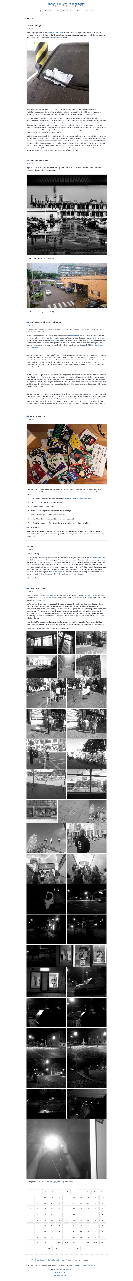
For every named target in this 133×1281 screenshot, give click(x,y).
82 (74, 1231)
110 (55, 1248)
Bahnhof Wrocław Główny (55, 33)
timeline (48, 11)
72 (81, 1226)
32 (30, 1209)
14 (59, 1197)
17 (81, 1197)
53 (102, 1214)
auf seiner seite (40, 600)
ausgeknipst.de (56, 572)
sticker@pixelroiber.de (75, 498)
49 (74, 1214)
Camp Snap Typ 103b (91, 595)
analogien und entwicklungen (45, 322)
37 (66, 1209)
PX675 (33, 546)
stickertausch (37, 416)
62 (88, 1220)
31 (102, 1203)
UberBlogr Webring (60, 1275)
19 (95, 1197)
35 (52, 1209)
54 (30, 1220)
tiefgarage (35, 25)
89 (45, 1237)
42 (102, 1209)
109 (48, 1248)
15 (66, 1197)
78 (45, 1231)
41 (95, 1209)
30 (95, 1203)
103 (66, 1243)
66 (37, 1226)
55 (37, 1220)
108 (102, 1243)
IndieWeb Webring (59, 1269)
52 (95, 1214)
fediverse (69, 1260)
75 (102, 1226)
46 (52, 1214)
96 (95, 1237)
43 (30, 1214)
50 (81, 1214)
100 (45, 1243)
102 (59, 1243)
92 (66, 1237)
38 (74, 1209)
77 (37, 1231)
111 (63, 1248)
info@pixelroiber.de (56, 1260)
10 (30, 1197)
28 (81, 1203)
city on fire (74, 336)
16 (74, 1197)
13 (52, 1197)
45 (45, 1214)
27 (74, 1203)
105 (81, 1243)
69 (59, 1226)
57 (52, 1220)
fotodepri (53, 1182)
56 (45, 1220)
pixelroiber (41, 1260)
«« (31, 1192)
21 (30, 1203)
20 (102, 1197)
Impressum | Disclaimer (86, 1265)
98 (30, 1243)
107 (95, 1243)
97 (102, 1237)
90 (52, 1237)
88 (37, 1237)
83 (81, 1231)
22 (37, 1203)
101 (52, 1243)
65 (30, 1226)
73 (88, 1226)
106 (88, 1243)
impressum (90, 11)
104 (74, 1243)
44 (37, 1214)
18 (88, 1197)
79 (52, 1231)
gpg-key (88, 498)
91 (59, 1237)
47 (59, 1214)
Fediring (60, 1272)
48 (66, 1214)
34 (45, 1209)
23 (45, 1203)
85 (95, 1231)
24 (52, 1203)
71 (74, 1226)
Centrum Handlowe (39, 160)
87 (30, 1237)
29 (88, 1203)
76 (30, 1231)
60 (74, 1220)
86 (102, 1231)
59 (66, 1220)
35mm (64, 11)
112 (70, 1248)
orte (57, 11)
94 (81, 1237)
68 (52, 1226)
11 (37, 1197)
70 (66, 1226)
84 (88, 1231)
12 (45, 1197)
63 (95, 1220)
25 (59, 1203)
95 (88, 1237)
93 (74, 1237)
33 (37, 1209)
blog (71, 11)
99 (37, 1243)
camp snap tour (38, 588)
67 (45, 1226)
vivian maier (55, 340)
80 (59, 1231)
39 (81, 1209)
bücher (79, 11)
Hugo (75, 1265)
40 (88, 1209)
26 (66, 1203)
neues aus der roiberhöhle (66, 3)
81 (66, 1231)
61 (81, 1220)
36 (59, 1209)
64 (102, 1220)
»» (84, 1248)
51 (88, 1214)
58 (59, 1220)
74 (95, 1226)
